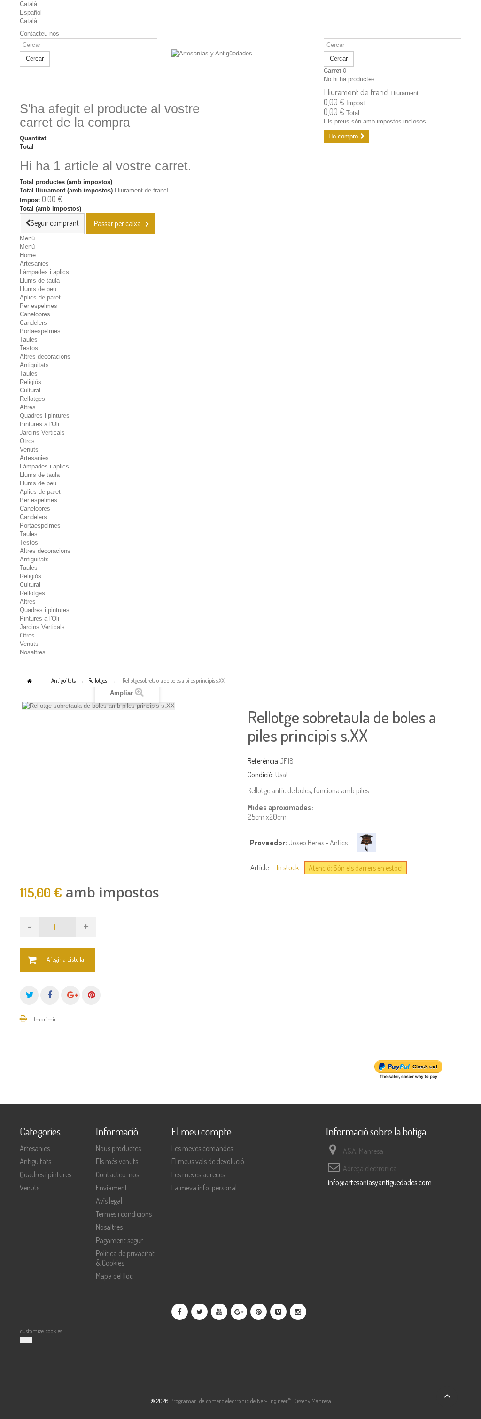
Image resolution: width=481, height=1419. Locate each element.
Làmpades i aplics (44, 272)
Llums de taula (40, 280)
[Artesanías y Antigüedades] (240, 71)
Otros (27, 441)
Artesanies (34, 263)
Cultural (30, 390)
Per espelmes (38, 305)
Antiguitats (34, 364)
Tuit (29, 995)
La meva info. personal (204, 1187)
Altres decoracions (45, 356)
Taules (29, 339)
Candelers (33, 322)
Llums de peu (38, 288)
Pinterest (91, 995)
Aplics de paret (40, 297)
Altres (28, 407)
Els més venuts (117, 1161)
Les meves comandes (202, 1148)
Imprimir (45, 1019)
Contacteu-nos (39, 33)
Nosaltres (33, 652)
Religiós (30, 381)
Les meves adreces (198, 1174)
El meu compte (201, 1131)
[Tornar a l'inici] (29, 681)
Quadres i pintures (45, 415)
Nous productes (118, 1148)
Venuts (29, 449)
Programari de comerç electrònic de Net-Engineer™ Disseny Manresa (250, 1400)
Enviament (111, 1187)
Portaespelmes (40, 331)
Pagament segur (119, 1240)
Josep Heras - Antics (318, 842)
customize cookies (41, 1331)
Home (28, 255)
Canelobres (35, 314)
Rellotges (32, 398)
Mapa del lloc (114, 1276)
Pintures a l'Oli (39, 424)
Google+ (70, 995)
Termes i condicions (124, 1214)
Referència (263, 761)
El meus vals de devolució (207, 1161)
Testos (29, 348)
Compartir (49, 995)
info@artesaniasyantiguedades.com (380, 1182)
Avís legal (109, 1200)
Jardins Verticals (42, 432)
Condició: (261, 774)
